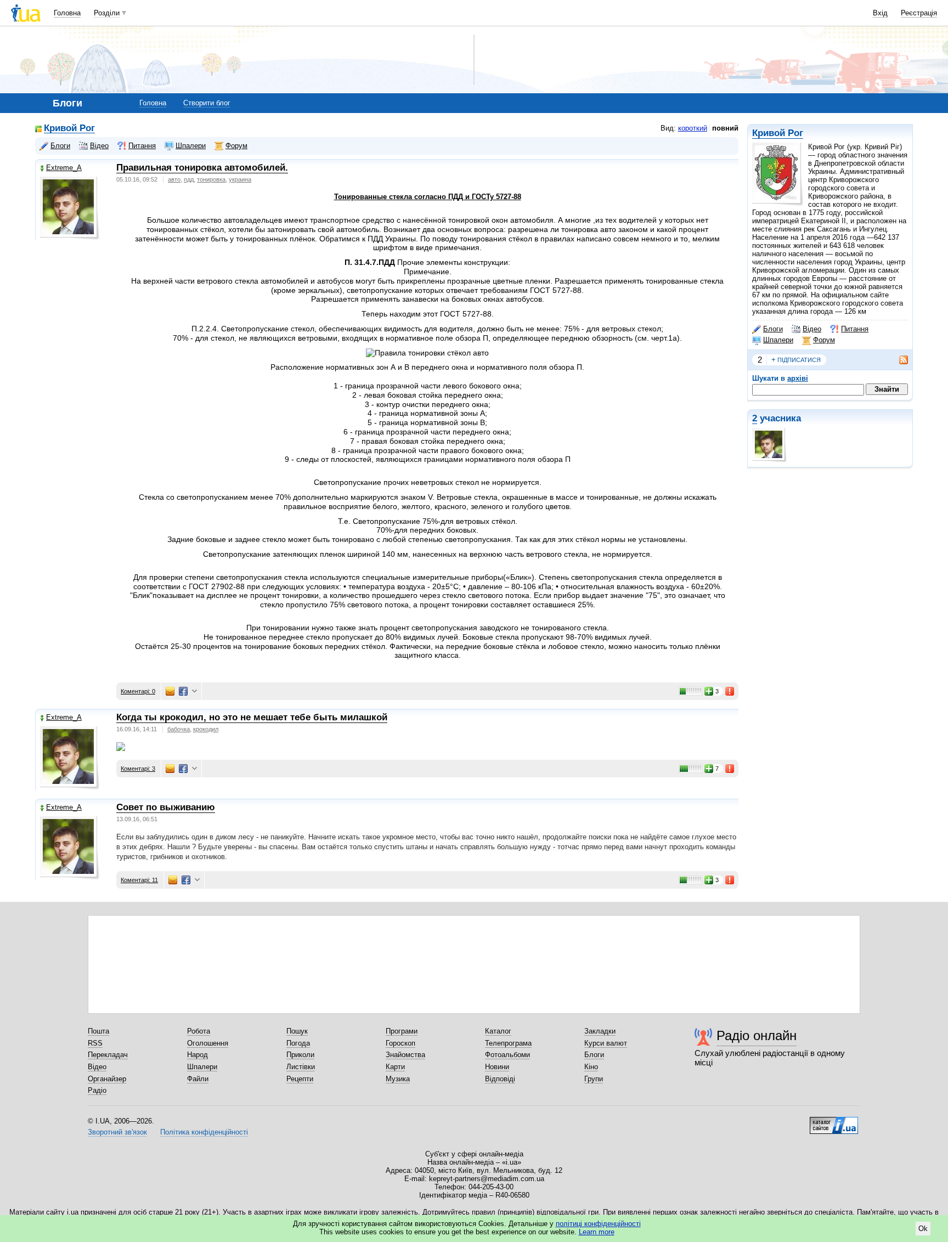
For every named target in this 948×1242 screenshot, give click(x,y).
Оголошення (207, 1043)
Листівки (300, 1067)
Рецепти (299, 1079)
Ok (923, 1228)
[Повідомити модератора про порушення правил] (730, 691)
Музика (398, 1079)
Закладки (600, 1031)
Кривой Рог (777, 133)
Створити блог (206, 103)
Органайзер (107, 1079)
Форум (824, 340)
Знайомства (405, 1055)
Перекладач (108, 1055)
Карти (395, 1067)
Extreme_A (64, 167)
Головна (67, 13)
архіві (797, 378)
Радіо (97, 1090)
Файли (197, 1079)
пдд (189, 179)
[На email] (170, 691)
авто (174, 179)
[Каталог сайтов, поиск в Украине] (834, 1121)
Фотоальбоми (507, 1055)
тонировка (211, 179)
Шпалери (778, 340)
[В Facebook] (183, 691)
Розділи (107, 13)
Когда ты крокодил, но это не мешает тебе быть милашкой (251, 717)
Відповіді (500, 1079)
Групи (593, 1079)
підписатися (796, 359)
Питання (854, 329)
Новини (497, 1067)
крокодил (205, 729)
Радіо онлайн (756, 1035)
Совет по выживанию (165, 807)
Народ (197, 1055)
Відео (812, 329)
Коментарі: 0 (138, 691)
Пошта (98, 1031)
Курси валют (605, 1043)
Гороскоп (400, 1043)
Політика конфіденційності (204, 1132)
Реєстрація (919, 13)
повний (725, 128)
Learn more (596, 1232)
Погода (298, 1043)
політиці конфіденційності (598, 1224)
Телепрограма (508, 1043)
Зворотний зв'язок (117, 1132)
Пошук (297, 1031)
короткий (692, 128)
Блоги (773, 329)
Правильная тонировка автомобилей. (202, 167)
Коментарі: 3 (138, 768)
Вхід (880, 13)
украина (240, 179)
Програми (401, 1031)
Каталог (498, 1031)
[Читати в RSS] (898, 359)
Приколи (300, 1055)
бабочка (178, 729)
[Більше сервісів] (194, 691)
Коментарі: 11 (139, 880)
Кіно (591, 1067)
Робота (198, 1031)
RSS (95, 1043)
